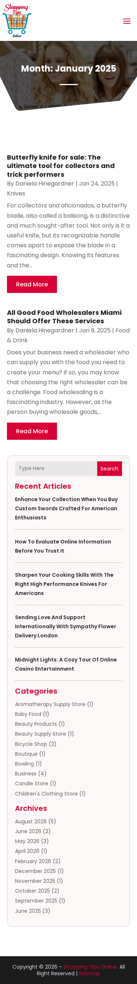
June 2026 (28, 831)
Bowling (24, 763)
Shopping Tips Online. (91, 966)
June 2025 (28, 911)
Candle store (31, 783)
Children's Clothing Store (46, 793)
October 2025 (32, 891)
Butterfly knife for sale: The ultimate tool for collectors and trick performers (61, 166)
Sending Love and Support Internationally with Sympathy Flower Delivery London (65, 626)
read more (32, 284)
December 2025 (35, 871)
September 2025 (36, 900)
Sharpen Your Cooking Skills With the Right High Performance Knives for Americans (64, 584)
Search (109, 468)
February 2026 (33, 861)
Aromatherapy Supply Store (50, 704)
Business (26, 773)
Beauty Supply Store (40, 733)
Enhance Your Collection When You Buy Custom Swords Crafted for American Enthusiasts (66, 508)
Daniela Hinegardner (44, 183)
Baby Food (28, 714)
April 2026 (27, 851)
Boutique (26, 754)
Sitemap (89, 973)
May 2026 (27, 841)
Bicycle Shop (31, 744)
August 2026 (31, 821)
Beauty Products (36, 724)
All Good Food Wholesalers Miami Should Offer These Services (64, 316)
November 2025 (35, 881)
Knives (16, 193)
